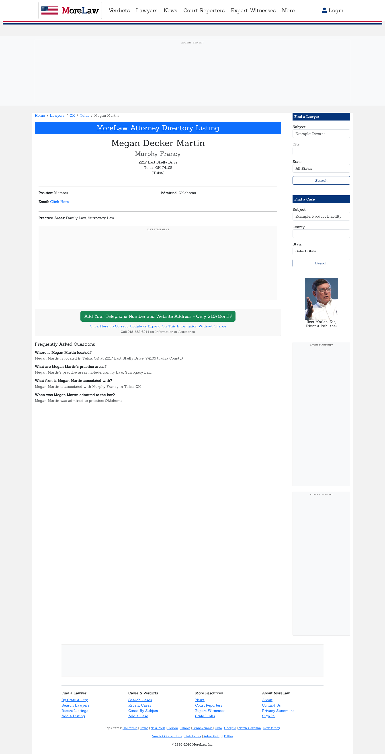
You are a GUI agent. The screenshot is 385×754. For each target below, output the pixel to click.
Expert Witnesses (210, 710)
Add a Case (138, 716)
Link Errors (192, 736)
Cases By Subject (143, 710)
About (267, 700)
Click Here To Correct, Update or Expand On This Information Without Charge (158, 326)
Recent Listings (74, 710)
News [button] (170, 10)
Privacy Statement (278, 710)
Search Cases (140, 700)
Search (321, 180)
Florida (172, 728)
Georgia (230, 728)
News (200, 700)
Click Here (59, 201)
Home (40, 115)
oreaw (80, 10)
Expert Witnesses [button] (253, 10)
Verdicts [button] (119, 10)
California (130, 728)
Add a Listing (73, 716)
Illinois (185, 728)
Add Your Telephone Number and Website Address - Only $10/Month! (158, 316)
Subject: (299, 127)
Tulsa (84, 115)
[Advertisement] (192, 78)
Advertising (213, 736)
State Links (205, 716)
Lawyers (57, 115)
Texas (144, 728)
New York (158, 728)
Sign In (268, 716)
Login (335, 10)
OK (72, 115)
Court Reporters (208, 705)
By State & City (74, 700)
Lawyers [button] (147, 10)
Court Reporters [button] (204, 10)
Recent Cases (139, 705)
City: (296, 144)
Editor (228, 736)
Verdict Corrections (167, 736)
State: (297, 161)
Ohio (218, 728)
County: (299, 227)
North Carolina (249, 728)
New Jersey (271, 728)
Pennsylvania (202, 728)
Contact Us (271, 705)
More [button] (288, 10)
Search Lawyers (75, 705)
